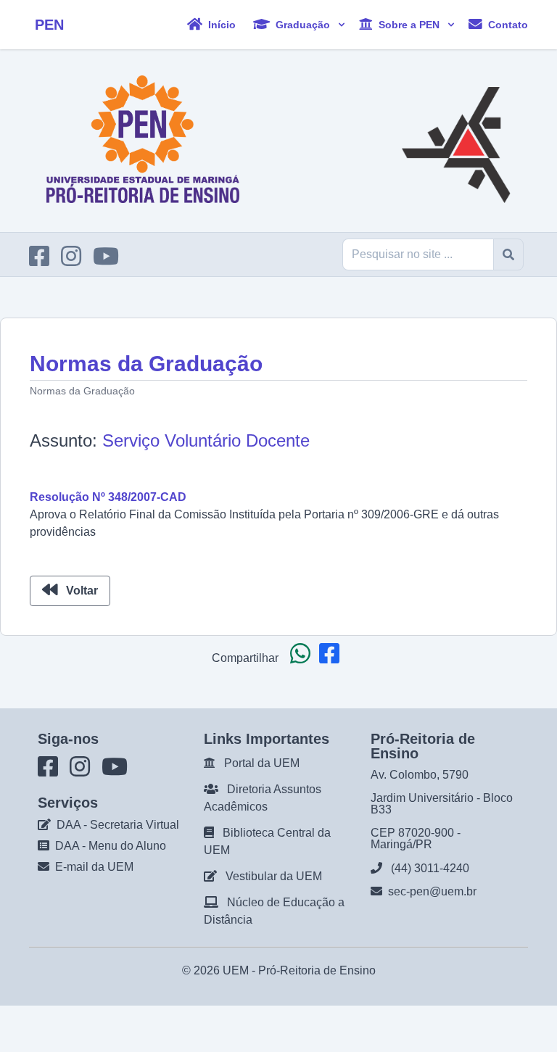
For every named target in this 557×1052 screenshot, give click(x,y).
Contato (506, 24)
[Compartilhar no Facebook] (332, 658)
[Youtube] (110, 260)
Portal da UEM (262, 763)
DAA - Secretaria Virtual (118, 825)
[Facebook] (43, 260)
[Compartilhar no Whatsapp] (303, 658)
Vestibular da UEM (274, 876)
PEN (49, 24)
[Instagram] (75, 260)
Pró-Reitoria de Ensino (317, 970)
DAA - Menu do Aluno (110, 846)
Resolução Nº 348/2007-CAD (108, 497)
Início (220, 24)
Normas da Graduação (82, 391)
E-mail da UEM (94, 867)
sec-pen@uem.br (432, 891)
